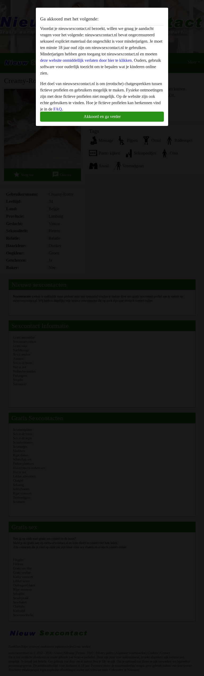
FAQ (57, 109)
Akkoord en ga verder (102, 116)
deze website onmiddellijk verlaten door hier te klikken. (86, 60)
